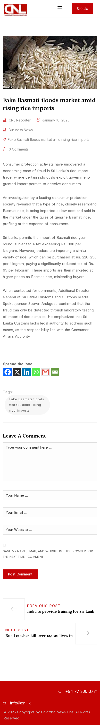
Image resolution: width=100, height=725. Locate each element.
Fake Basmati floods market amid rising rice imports (49, 139)
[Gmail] (45, 372)
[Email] (55, 372)
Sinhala (82, 8)
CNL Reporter (20, 120)
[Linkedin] (26, 372)
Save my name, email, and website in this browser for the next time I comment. (48, 554)
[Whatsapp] (36, 372)
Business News (21, 130)
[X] (17, 372)
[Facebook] (7, 372)
